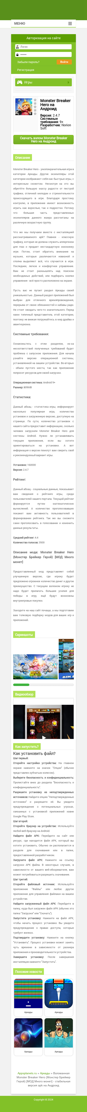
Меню (19, 23)
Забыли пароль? (28, 62)
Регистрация (25, 70)
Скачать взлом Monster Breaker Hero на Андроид (43, 139)
